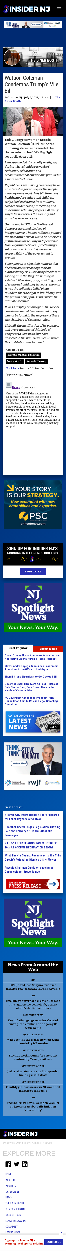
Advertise (11, 1185)
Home (9, 1174)
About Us (11, 1180)
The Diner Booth (15, 1203)
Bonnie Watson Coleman (23, 355)
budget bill (15, 361)
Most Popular (17, 648)
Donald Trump (36, 361)
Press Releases (14, 807)
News (9, 1197)
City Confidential (15, 1209)
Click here (12, 368)
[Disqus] (33, 426)
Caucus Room (13, 1215)
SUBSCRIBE (33, 571)
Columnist (12, 1226)
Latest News (48, 648)
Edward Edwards (16, 1220)
